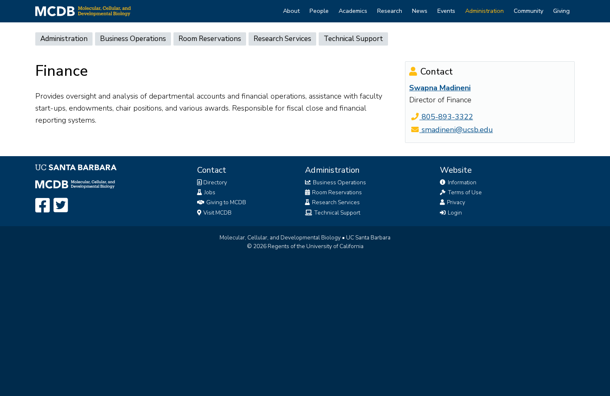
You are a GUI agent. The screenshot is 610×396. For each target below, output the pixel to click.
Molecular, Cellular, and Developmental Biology (280, 237)
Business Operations (133, 38)
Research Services (282, 38)
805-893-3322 (446, 117)
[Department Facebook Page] (42, 206)
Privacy (455, 202)
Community (528, 11)
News (419, 11)
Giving (561, 11)
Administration (484, 11)
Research (389, 11)
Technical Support (353, 38)
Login (454, 213)
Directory (214, 182)
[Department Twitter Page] (61, 206)
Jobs (209, 192)
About (291, 11)
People (319, 11)
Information (461, 182)
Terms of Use (464, 192)
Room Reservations (209, 38)
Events (446, 11)
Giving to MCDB (225, 202)
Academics (353, 11)
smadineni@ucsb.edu (456, 130)
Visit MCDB (217, 213)
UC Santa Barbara (368, 237)
